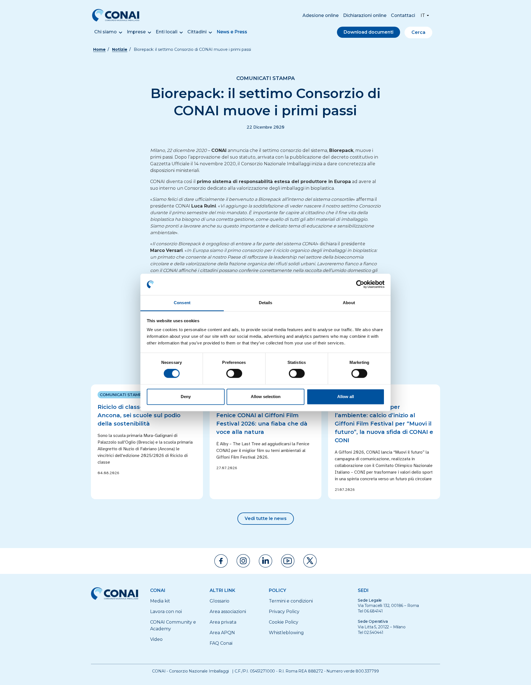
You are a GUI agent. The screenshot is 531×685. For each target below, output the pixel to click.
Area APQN (222, 632)
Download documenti (368, 32)
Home (99, 49)
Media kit (160, 601)
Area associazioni (228, 611)
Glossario (219, 601)
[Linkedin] (265, 561)
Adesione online (320, 15)
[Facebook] (221, 561)
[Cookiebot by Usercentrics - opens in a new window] (360, 284)
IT (423, 15)
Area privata (223, 622)
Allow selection (266, 396)
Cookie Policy (283, 622)
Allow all (345, 396)
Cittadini (197, 31)
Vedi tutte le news (266, 518)
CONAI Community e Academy (173, 625)
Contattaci (403, 15)
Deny (186, 396)
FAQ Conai (221, 643)
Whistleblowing (286, 632)
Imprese (136, 31)
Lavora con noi (166, 611)
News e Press (232, 31)
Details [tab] (265, 302)
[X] (310, 561)
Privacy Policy (284, 611)
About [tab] (349, 302)
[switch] (234, 373)
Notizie (119, 49)
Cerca (418, 32)
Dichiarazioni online (364, 15)
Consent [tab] (182, 302)
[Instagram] (243, 561)
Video (156, 639)
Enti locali (166, 31)
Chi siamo (105, 31)
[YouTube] (287, 561)
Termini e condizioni (291, 601)
